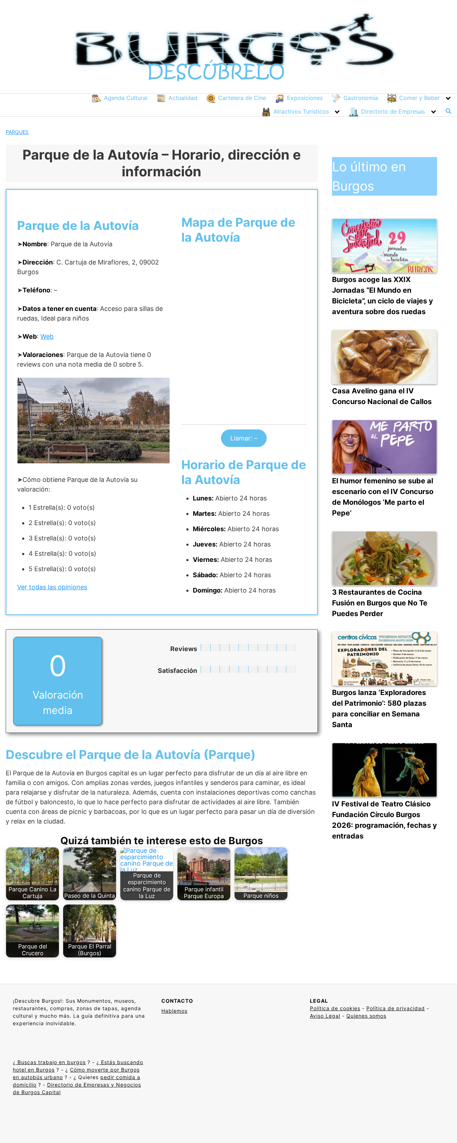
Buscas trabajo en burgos (51, 1062)
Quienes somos (366, 1016)
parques (17, 132)
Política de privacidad (395, 1008)
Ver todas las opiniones (52, 587)
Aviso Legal (325, 1016)
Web (47, 336)
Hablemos (174, 1011)
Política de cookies (335, 1008)
